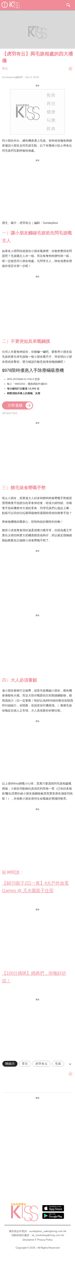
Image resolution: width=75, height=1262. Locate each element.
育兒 (5, 68)
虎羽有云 (41, 1063)
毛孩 (58, 1063)
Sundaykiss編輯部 (12, 77)
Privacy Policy (45, 1239)
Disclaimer (29, 1239)
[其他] (70, 70)
